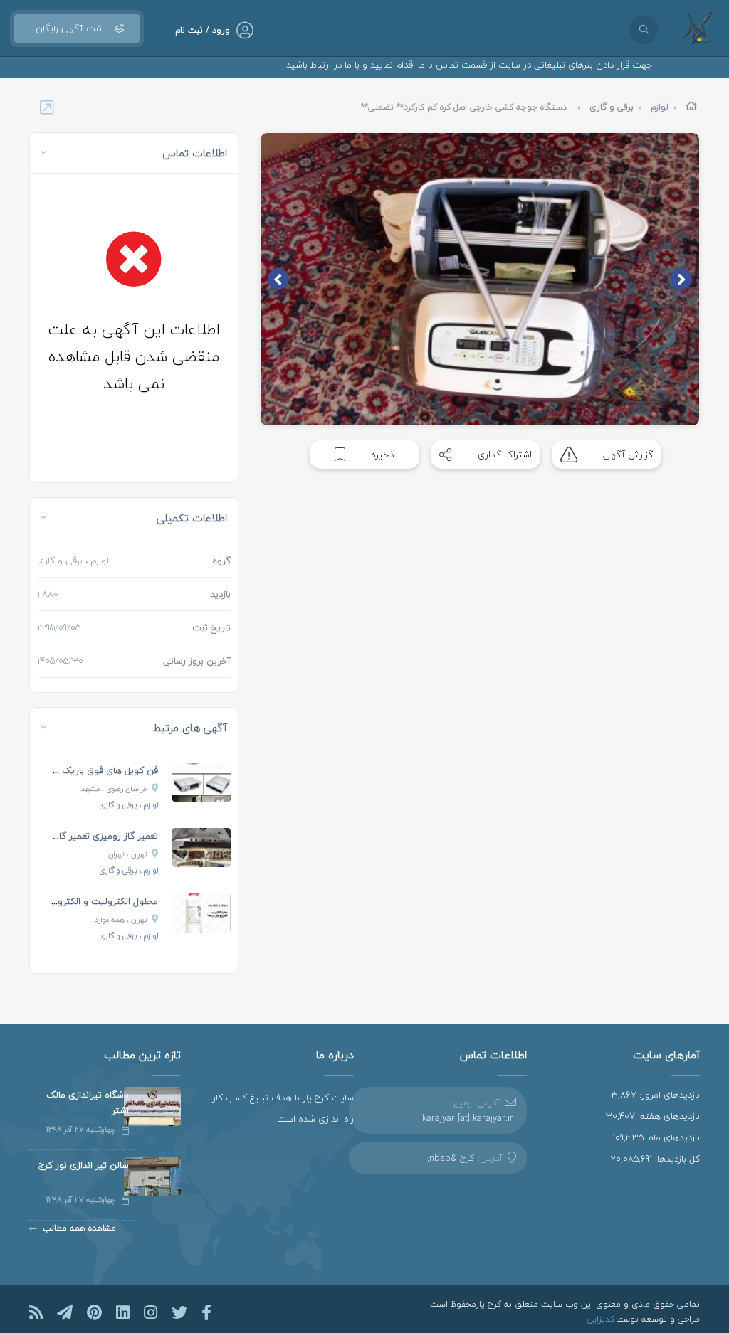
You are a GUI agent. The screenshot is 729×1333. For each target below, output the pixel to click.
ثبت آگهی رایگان (68, 28)
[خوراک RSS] (36, 1312)
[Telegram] (65, 1312)
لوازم (659, 107)
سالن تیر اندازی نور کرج (83, 1165)
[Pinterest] (94, 1312)
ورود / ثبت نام (202, 30)
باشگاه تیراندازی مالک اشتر (87, 1102)
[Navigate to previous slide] (681, 279)
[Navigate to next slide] (278, 279)
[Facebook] (206, 1312)
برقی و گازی (611, 107)
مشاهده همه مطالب (79, 1228)
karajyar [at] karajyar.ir (467, 1118)
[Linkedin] (123, 1312)
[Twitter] (179, 1312)
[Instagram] (150, 1312)
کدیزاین (602, 1319)
